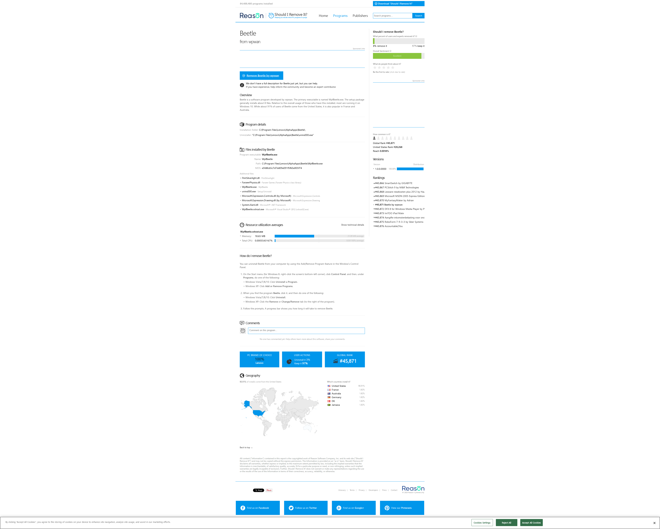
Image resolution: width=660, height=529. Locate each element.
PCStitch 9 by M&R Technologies (402, 187)
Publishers (360, 15)
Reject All (506, 522)
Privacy (362, 490)
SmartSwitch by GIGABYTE (398, 183)
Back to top (245, 447)
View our (401, 507)
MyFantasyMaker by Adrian (399, 200)
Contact (394, 490)
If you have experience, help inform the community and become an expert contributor (291, 86)
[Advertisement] (399, 104)
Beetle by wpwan (393, 204)
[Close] (654, 523)
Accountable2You (394, 226)
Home (323, 15)
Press (384, 490)
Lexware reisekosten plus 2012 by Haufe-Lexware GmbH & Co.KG (419, 191)
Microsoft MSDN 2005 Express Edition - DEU (408, 196)
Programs (340, 15)
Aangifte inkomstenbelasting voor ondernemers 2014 (413, 217)
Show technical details (352, 224)
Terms (352, 490)
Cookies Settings (482, 522)
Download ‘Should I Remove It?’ (395, 3)
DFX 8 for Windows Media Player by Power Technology (413, 208)
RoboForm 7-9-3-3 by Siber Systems (404, 221)
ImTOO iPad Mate (394, 213)
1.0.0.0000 (380, 168)
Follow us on (306, 507)
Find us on (258, 507)
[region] (330, 523)
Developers (373, 490)
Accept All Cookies (531, 522)
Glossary (342, 490)
